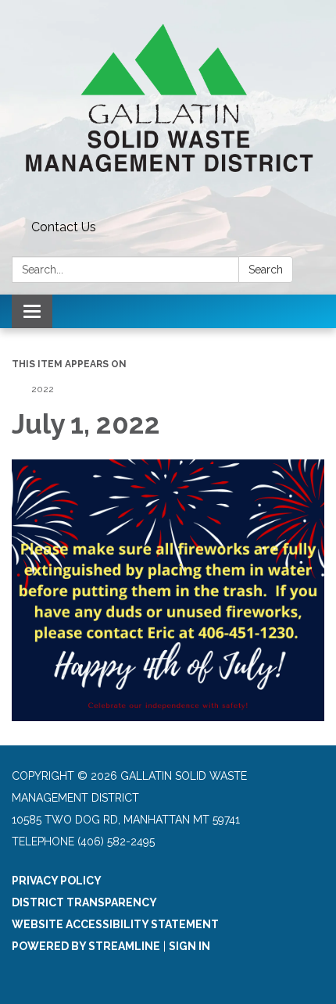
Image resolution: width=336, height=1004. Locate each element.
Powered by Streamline (86, 946)
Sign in (189, 946)
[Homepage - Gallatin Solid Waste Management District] (168, 107)
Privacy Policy (57, 880)
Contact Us (63, 227)
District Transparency (84, 902)
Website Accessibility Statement (115, 924)
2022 (42, 389)
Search (265, 269)
